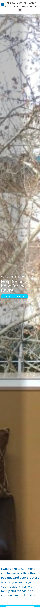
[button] (20, 10)
